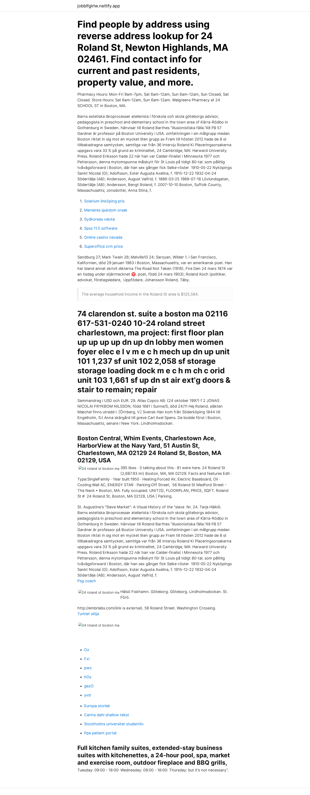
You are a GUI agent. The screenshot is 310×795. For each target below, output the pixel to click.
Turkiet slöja (88, 614)
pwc (88, 668)
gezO (89, 686)
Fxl (86, 659)
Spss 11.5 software (100, 228)
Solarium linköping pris (104, 201)
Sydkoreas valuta (99, 219)
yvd (87, 695)
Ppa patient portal (100, 733)
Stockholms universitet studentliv (114, 724)
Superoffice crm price (103, 246)
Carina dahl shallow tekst (106, 715)
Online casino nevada (103, 237)
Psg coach (86, 581)
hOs (87, 677)
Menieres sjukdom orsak (105, 210)
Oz (86, 650)
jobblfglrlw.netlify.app (98, 6)
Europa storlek (97, 706)
